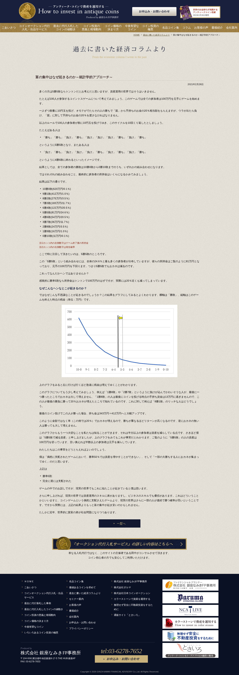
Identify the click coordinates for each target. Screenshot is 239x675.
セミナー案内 (76, 599)
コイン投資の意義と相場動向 (40, 615)
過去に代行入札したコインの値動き (43, 609)
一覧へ (121, 523)
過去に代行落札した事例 (37, 603)
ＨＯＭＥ (29, 581)
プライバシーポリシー (81, 628)
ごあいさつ (30, 587)
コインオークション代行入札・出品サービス (43, 595)
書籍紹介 (74, 610)
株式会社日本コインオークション (132, 593)
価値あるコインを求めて (82, 587)
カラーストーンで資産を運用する (132, 599)
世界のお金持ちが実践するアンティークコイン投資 (205, 12)
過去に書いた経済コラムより (85, 593)
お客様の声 (75, 605)
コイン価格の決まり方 (36, 621)
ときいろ (190, 650)
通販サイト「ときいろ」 (127, 615)
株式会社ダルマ (122, 587)
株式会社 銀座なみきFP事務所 (130, 581)
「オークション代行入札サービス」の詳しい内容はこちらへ (122, 544)
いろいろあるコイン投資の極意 (41, 632)
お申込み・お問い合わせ (154, 11)
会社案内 (74, 616)
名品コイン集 (76, 581)
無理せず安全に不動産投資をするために (133, 607)
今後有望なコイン (34, 627)
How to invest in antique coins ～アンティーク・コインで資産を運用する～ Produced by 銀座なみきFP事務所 (69, 12)
